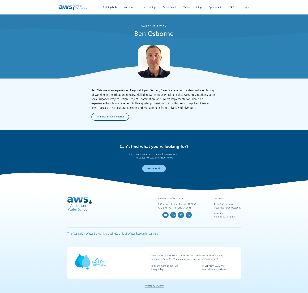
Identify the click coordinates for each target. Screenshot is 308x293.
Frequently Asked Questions (227, 207)
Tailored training (192, 7)
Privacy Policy (157, 269)
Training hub (110, 7)
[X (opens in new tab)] (189, 215)
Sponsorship (215, 7)
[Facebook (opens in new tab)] (181, 215)
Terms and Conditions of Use (164, 265)
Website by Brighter (154, 285)
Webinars (129, 7)
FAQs (232, 7)
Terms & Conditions (223, 204)
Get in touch (154, 168)
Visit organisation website (110, 117)
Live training (149, 7)
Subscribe (218, 213)
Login (246, 7)
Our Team (218, 198)
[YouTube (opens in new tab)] (165, 215)
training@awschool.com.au (171, 198)
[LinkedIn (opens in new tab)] (173, 215)
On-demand (169, 7)
